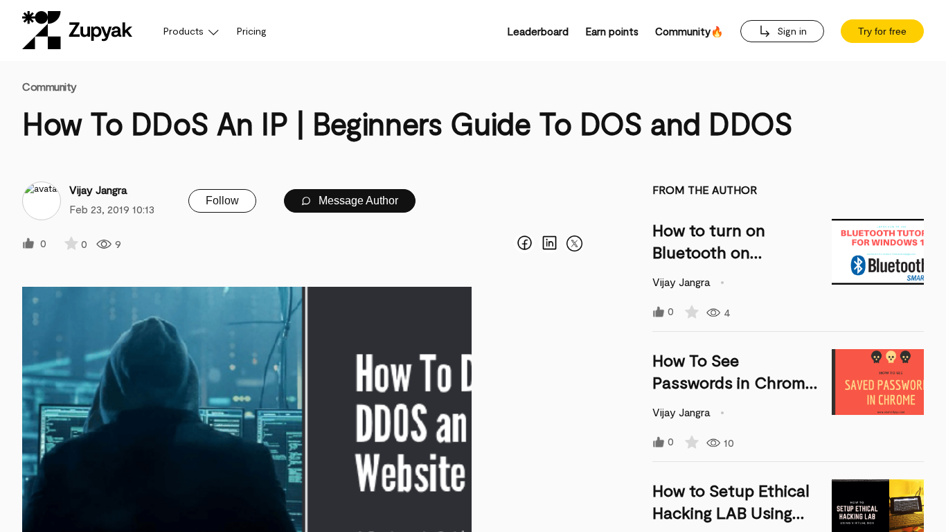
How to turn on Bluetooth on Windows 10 (708, 252)
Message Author (357, 200)
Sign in (790, 31)
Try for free (882, 31)
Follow (222, 200)
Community (49, 86)
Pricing (252, 31)
